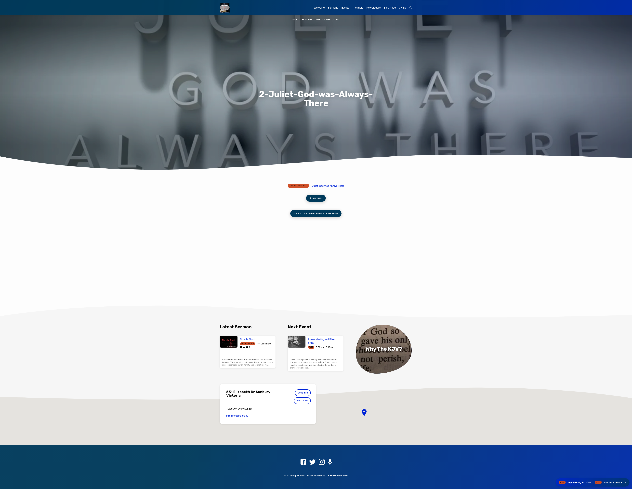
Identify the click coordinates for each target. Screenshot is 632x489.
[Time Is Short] (228, 342)
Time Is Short (247, 339)
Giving (402, 7)
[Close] (626, 482)
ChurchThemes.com (337, 475)
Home (294, 19)
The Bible (357, 7)
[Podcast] (329, 462)
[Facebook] (303, 462)
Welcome (319, 7)
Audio (337, 19)
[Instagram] (321, 462)
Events (345, 7)
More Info (303, 393)
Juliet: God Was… (323, 19)
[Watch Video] (244, 347)
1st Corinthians (264, 344)
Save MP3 (317, 198)
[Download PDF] (249, 347)
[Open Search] (410, 8)
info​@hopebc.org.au (237, 415)
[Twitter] (312, 462)
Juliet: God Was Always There (328, 185)
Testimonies (306, 19)
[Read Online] (241, 347)
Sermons (333, 7)
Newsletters (373, 7)
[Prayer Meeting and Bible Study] (296, 342)
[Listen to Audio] (247, 347)
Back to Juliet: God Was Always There (317, 214)
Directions (302, 401)
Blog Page (390, 7)
